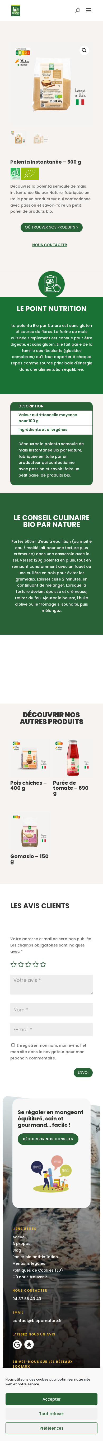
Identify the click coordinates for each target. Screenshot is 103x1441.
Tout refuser (51, 1413)
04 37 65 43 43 (26, 1298)
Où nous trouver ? (29, 1277)
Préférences (52, 1428)
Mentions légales (28, 1263)
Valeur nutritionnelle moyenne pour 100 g (47, 418)
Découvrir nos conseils (48, 1139)
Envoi (83, 1072)
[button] (84, 50)
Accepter (52, 1399)
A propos (21, 1243)
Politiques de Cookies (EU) (37, 1270)
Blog (16, 1250)
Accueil (19, 1237)
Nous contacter (49, 245)
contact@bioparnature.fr (37, 1320)
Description (31, 406)
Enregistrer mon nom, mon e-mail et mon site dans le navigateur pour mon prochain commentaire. (48, 1052)
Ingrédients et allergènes (42, 429)
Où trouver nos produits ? (51, 227)
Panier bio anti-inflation (35, 1256)
